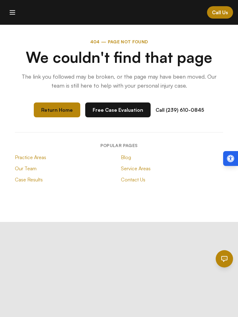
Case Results (29, 179)
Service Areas (136, 168)
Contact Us (133, 179)
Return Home (57, 110)
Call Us (220, 12)
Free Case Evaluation (118, 110)
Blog (126, 157)
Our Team (26, 168)
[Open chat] (224, 258)
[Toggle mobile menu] (12, 12)
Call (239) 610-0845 (180, 110)
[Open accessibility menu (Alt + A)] (230, 158)
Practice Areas (30, 157)
